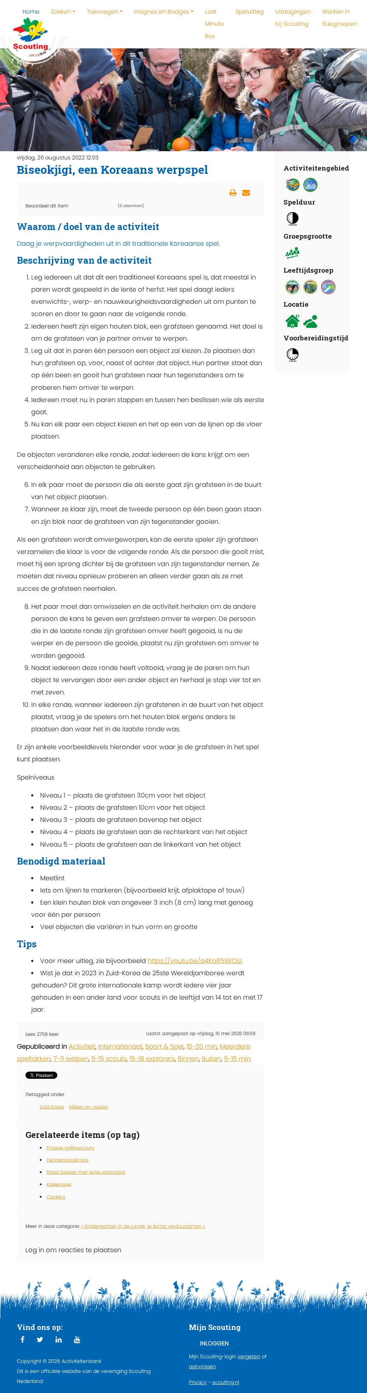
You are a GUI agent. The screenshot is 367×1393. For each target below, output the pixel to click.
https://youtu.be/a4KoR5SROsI (195, 960)
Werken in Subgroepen (339, 18)
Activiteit (82, 1046)
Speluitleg (249, 12)
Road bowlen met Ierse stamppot (86, 1172)
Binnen (188, 1058)
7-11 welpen (71, 1058)
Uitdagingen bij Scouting (293, 18)
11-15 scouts (109, 1058)
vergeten (249, 1356)
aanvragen (202, 1366)
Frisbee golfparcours (70, 1147)
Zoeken (61, 12)
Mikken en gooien (88, 1107)
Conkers (56, 1196)
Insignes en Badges (161, 12)
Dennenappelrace (68, 1160)
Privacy (198, 1382)
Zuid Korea (52, 1107)
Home (31, 12)
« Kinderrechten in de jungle (113, 1226)
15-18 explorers (152, 1058)
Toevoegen (102, 12)
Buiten (211, 1058)
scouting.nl (225, 1382)
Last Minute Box (214, 24)
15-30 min (201, 1046)
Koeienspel (59, 1184)
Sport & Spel (164, 1046)
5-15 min (237, 1058)
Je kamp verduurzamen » (176, 1226)
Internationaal (120, 1046)
